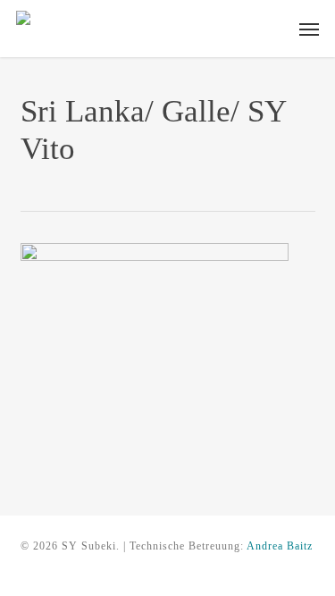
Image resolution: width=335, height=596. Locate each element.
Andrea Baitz (280, 546)
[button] (309, 29)
